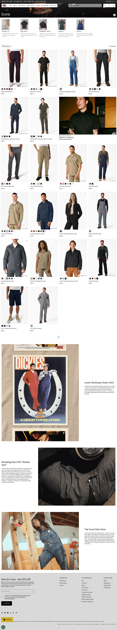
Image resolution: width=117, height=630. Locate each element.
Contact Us (84, 583)
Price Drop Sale (44, 5)
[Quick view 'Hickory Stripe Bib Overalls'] (114, 193)
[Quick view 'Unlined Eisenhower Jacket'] (27, 240)
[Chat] (105, 5)
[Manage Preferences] (3, 627)
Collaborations (107, 587)
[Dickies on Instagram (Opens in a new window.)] (2, 613)
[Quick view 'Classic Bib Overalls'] (114, 240)
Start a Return (85, 587)
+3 (14, 278)
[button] (63, 578)
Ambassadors (107, 583)
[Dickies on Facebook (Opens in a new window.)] (5, 613)
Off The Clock (21, 5)
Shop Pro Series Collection (65, 139)
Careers (61, 585)
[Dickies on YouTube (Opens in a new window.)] (8, 613)
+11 (73, 183)
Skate (105, 580)
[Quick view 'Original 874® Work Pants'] (27, 51)
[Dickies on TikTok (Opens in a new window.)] (10, 613)
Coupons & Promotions (87, 592)
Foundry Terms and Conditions (108, 624)
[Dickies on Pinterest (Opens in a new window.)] (16, 613)
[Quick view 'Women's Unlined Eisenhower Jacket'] (85, 193)
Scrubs (38, 5)
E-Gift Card (84, 590)
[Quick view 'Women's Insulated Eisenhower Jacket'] (85, 240)
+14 (14, 89)
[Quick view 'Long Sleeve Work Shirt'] (27, 193)
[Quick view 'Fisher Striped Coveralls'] (56, 288)
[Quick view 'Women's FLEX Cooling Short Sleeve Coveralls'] (56, 98)
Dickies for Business (86, 597)
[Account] (109, 5)
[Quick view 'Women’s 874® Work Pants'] (56, 146)
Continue (7, 603)
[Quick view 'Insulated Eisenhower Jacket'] (56, 193)
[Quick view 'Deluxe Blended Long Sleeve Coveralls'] (27, 98)
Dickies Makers (107, 585)
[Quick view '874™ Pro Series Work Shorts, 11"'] (27, 288)
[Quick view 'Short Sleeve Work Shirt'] (85, 146)
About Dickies (63, 580)
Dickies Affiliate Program (88, 599)
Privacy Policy (21, 597)
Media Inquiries (63, 583)
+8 (45, 231)
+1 (43, 89)
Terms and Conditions (9, 598)
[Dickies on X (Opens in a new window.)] (13, 613)
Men (11, 5)
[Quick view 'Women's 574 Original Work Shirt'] (56, 240)
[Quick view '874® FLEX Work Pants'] (114, 51)
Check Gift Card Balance (87, 601)
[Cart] (113, 5)
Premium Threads (31, 5)
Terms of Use (60, 624)
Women (15, 5)
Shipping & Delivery (86, 594)
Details (109, 1)
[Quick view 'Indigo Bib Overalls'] (114, 146)
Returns (83, 585)
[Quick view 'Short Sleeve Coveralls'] (56, 51)
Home (2, 9)
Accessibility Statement (93, 624)
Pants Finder (53, 5)
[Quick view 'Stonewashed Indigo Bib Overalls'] (85, 51)
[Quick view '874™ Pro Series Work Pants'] (27, 146)
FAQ (83, 580)
